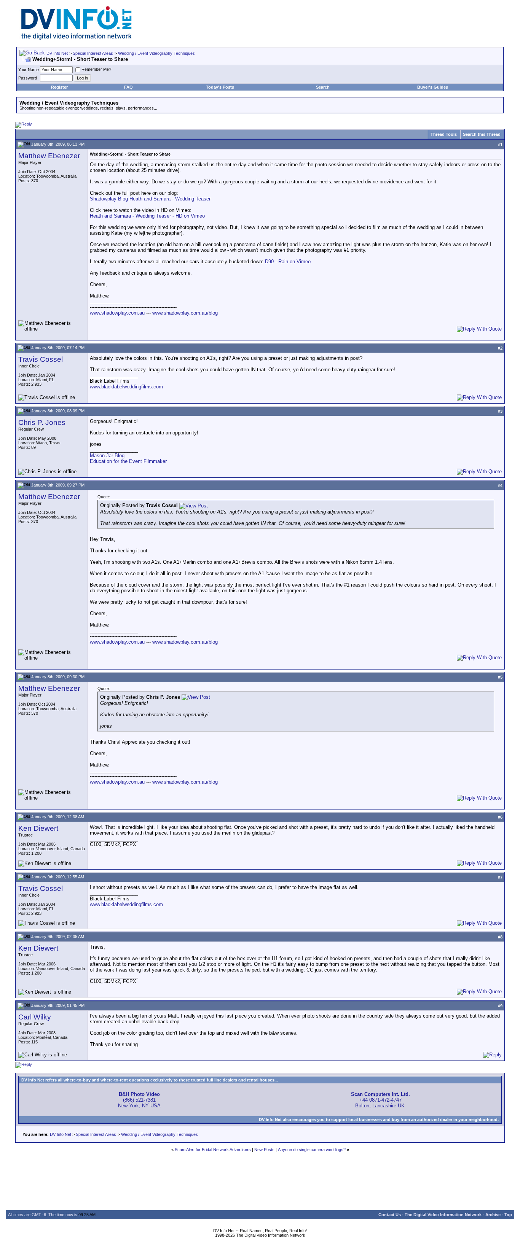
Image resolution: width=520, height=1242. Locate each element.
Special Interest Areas (93, 53)
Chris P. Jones (41, 422)
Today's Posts (220, 87)
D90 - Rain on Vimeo (288, 261)
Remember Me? (96, 69)
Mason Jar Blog (107, 455)
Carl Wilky (34, 1017)
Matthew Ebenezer (49, 156)
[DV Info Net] (76, 38)
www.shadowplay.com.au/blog (185, 313)
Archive (493, 1214)
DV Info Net (57, 53)
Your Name (28, 69)
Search (323, 87)
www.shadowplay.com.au (117, 313)
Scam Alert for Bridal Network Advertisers (213, 1149)
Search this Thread (482, 134)
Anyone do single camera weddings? (312, 1149)
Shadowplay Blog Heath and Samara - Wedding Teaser (150, 199)
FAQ (128, 87)
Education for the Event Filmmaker (128, 461)
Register (59, 87)
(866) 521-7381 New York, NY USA (139, 1099)
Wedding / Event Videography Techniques (156, 53)
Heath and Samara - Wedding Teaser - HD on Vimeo (147, 216)
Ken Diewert (38, 828)
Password (27, 78)
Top (508, 1214)
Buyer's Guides (432, 87)
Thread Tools (444, 134)
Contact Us (389, 1214)
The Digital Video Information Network (443, 1214)
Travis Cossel (40, 359)
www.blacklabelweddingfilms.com (126, 387)
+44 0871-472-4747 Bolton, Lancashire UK (380, 1099)
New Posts (264, 1149)
